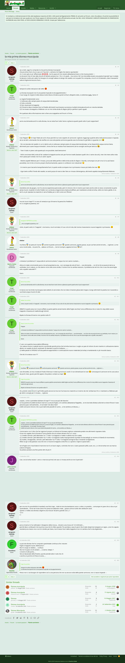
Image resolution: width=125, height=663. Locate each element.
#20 (118, 560)
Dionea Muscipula (18, 610)
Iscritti (52, 8)
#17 (118, 503)
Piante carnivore (30, 588)
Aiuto (110, 656)
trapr (12, 96)
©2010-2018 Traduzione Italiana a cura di (62, 661)
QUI (100, 140)
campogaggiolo (111, 588)
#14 (118, 397)
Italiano (9, 656)
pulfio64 (13, 588)
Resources (41, 8)
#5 (118, 178)
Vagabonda (112, 600)
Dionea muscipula (18, 586)
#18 (118, 522)
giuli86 (12, 612)
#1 (118, 67)
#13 (118, 361)
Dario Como (12, 264)
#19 (118, 540)
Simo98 (113, 594)
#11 (118, 296)
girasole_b (13, 600)
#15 (118, 416)
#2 (118, 85)
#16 (118, 456)
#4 (118, 134)
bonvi (12, 128)
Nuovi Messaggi (9, 11)
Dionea (13, 598)
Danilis (11, 571)
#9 (118, 253)
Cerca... (18, 11)
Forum (15, 8)
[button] (27, 8)
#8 (118, 237)
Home (8, 8)
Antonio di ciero (15, 594)
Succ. (12, 63)
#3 (118, 118)
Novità (23, 8)
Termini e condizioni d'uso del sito (88, 656)
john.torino (12, 467)
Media (32, 8)
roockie (13, 606)
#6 (118, 198)
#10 (118, 278)
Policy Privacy (103, 656)
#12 (118, 319)
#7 (118, 217)
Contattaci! (74, 656)
